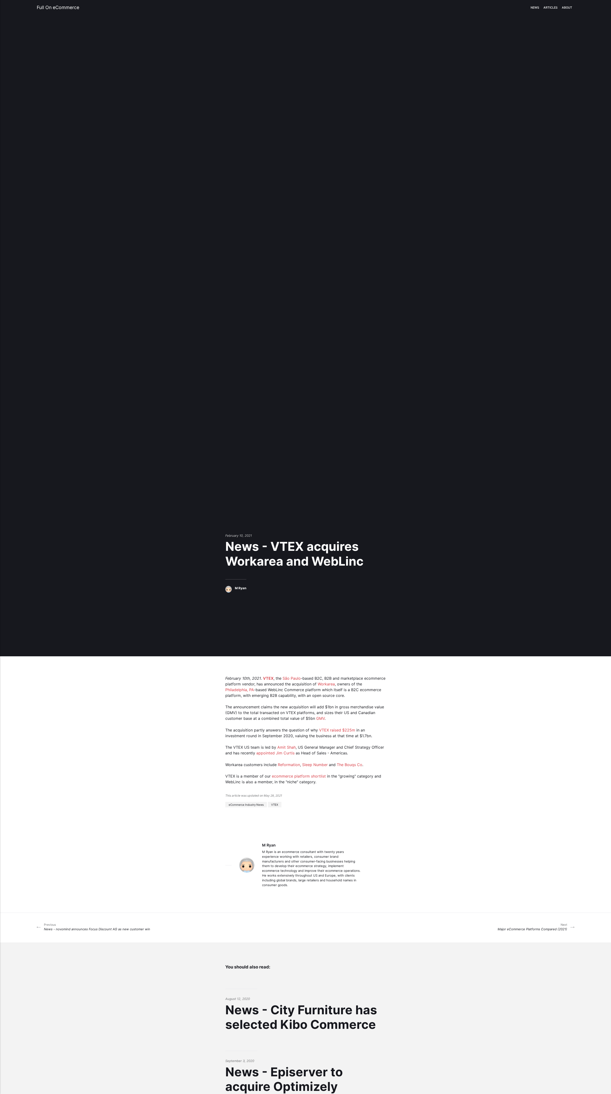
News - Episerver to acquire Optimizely (284, 1079)
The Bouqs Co (349, 764)
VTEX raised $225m (337, 730)
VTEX (268, 678)
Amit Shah (286, 747)
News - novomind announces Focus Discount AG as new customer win (97, 927)
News (535, 7)
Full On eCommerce (58, 7)
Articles (550, 7)
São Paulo (292, 678)
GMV (320, 718)
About (567, 7)
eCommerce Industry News (246, 804)
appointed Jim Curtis (275, 753)
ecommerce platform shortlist (299, 776)
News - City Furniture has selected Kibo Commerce (301, 1017)
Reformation (289, 764)
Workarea (326, 684)
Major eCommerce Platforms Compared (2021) (532, 927)
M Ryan (240, 588)
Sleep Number (315, 764)
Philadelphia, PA (239, 689)
